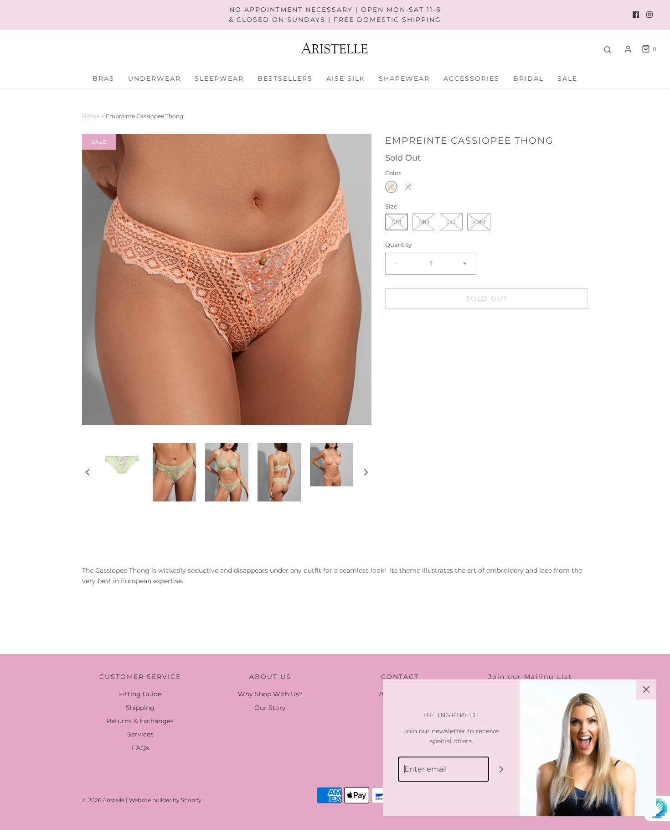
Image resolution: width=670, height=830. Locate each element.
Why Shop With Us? (270, 694)
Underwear (154, 78)
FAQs (140, 748)
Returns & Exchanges (140, 721)
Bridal (528, 78)
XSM (478, 221)
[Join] (501, 769)
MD (424, 221)
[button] (87, 472)
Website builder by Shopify (165, 800)
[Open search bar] (607, 49)
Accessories (471, 78)
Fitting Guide (140, 694)
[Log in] (628, 49)
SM (396, 221)
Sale (567, 78)
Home (90, 116)
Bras (103, 78)
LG (451, 221)
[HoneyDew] (408, 187)
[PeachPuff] (391, 187)
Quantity (398, 244)
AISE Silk (345, 78)
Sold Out (487, 298)
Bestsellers (285, 78)
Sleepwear (219, 78)
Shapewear (404, 78)
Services (140, 734)
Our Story (270, 708)
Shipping (140, 708)
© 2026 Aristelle (103, 800)
